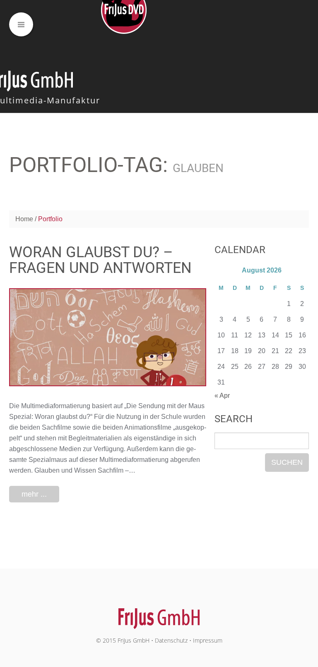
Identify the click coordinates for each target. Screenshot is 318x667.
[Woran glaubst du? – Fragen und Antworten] (107, 337)
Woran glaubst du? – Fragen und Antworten (100, 260)
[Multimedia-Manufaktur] (159, 614)
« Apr (222, 395)
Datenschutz (171, 640)
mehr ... (34, 494)
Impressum (207, 640)
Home (24, 218)
